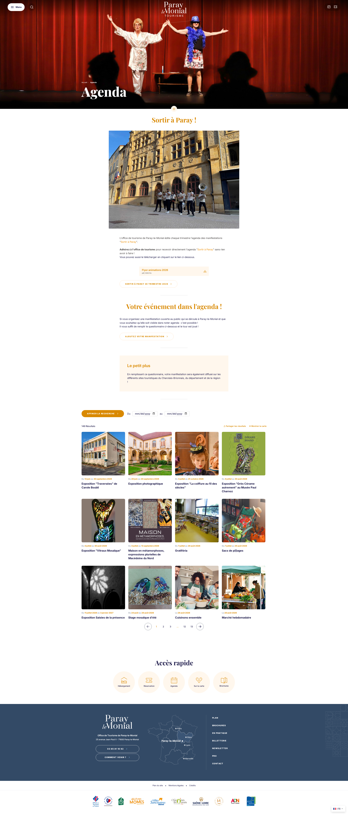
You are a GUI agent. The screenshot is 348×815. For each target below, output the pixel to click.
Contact (217, 763)
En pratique (220, 733)
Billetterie (219, 740)
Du (128, 413)
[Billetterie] (335, 7)
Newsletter (220, 748)
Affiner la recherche (101, 413)
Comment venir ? (115, 757)
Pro (214, 756)
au (161, 413)
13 (192, 626)
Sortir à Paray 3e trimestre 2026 (146, 284)
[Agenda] (329, 7)
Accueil (84, 82)
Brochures (219, 725)
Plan (215, 718)
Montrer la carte (258, 426)
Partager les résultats (236, 426)
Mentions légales (176, 785)
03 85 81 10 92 (115, 749)
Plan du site (158, 785)
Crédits (192, 785)
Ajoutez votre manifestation (144, 336)
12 (185, 626)
